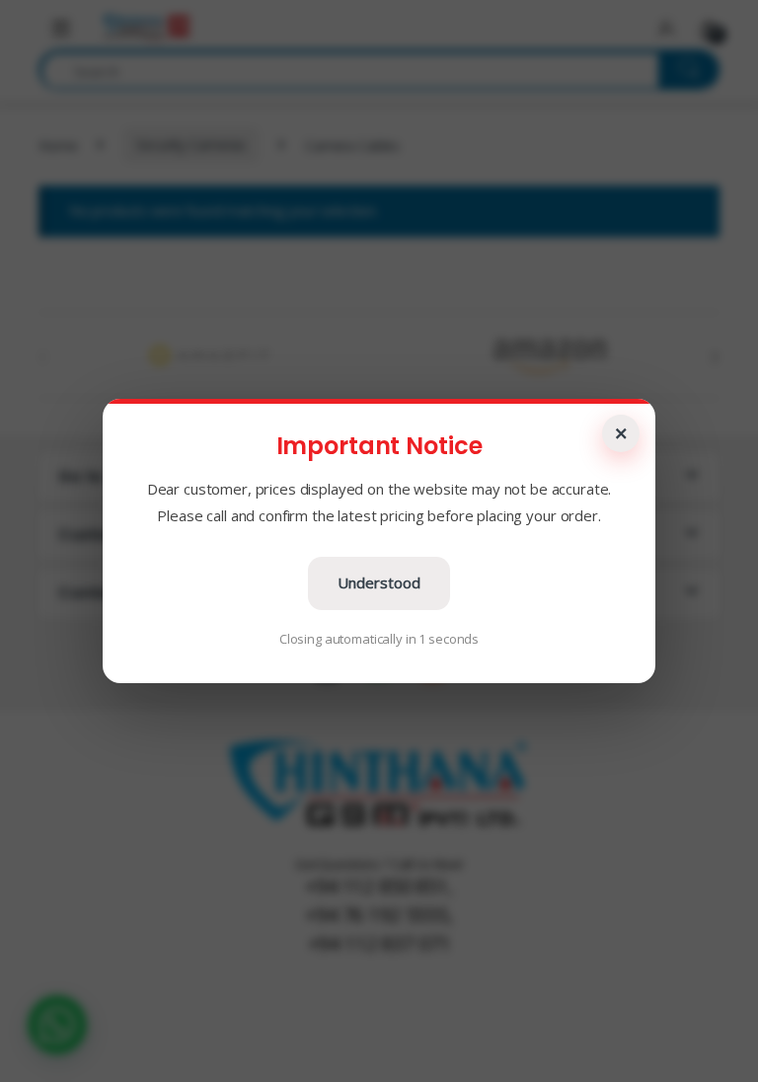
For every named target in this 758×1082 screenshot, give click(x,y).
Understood (379, 582)
